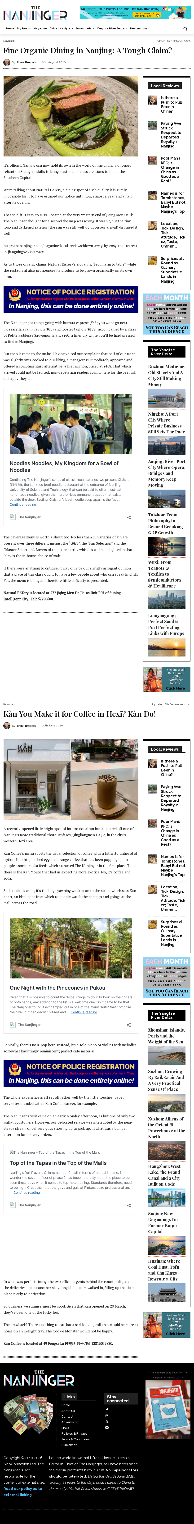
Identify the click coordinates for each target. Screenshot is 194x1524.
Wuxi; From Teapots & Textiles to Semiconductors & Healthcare (164, 574)
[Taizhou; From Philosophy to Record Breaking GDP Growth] (166, 546)
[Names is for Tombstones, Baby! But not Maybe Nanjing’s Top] (152, 195)
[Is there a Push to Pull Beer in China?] (152, 100)
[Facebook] (107, 1410)
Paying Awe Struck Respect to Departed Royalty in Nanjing (171, 134)
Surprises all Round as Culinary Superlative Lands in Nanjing (172, 270)
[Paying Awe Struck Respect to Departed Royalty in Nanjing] (152, 125)
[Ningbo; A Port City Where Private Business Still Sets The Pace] (166, 445)
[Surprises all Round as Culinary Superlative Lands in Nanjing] (152, 260)
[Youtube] (107, 1428)
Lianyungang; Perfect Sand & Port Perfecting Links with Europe (166, 624)
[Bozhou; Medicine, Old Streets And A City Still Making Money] (166, 398)
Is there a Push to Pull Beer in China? (171, 105)
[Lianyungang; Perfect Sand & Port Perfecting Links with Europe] (166, 647)
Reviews (8, 40)
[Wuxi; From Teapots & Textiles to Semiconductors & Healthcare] (166, 599)
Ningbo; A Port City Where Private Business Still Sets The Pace (166, 423)
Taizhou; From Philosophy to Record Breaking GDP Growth (165, 523)
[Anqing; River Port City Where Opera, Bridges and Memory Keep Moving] (166, 499)
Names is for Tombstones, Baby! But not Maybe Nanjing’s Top (173, 202)
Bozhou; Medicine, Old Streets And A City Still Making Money (166, 375)
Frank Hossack (26, 62)
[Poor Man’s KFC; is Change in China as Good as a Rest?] (152, 160)
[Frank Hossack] (7, 62)
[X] (107, 1422)
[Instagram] (107, 1416)
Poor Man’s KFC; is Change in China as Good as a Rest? (170, 169)
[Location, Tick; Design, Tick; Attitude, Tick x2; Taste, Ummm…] (152, 225)
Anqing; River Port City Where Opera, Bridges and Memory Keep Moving (166, 473)
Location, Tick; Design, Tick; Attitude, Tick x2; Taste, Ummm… (173, 235)
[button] (185, 28)
